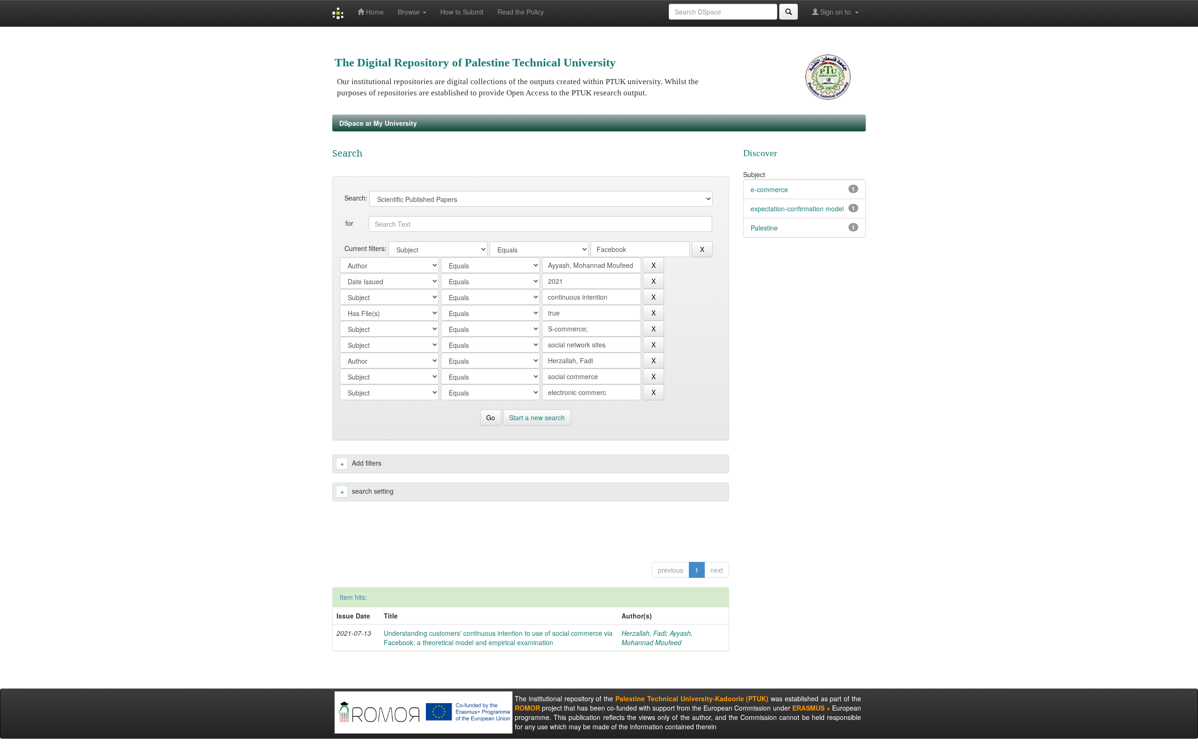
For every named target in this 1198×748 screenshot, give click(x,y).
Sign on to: (836, 11)
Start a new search (537, 417)
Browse (410, 11)
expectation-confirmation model (797, 208)
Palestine (764, 227)
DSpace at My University (378, 123)
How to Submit (461, 11)
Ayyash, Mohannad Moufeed (657, 637)
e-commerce (769, 189)
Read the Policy (520, 11)
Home (374, 11)
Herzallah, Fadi (643, 633)
